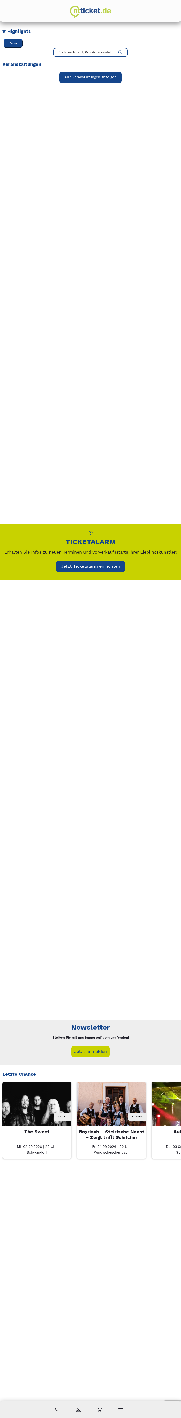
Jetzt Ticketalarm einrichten (90, 566)
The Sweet (36, 1132)
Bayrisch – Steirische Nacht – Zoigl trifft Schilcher (111, 1135)
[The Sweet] (36, 1116)
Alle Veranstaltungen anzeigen (90, 77)
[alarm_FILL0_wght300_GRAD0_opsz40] (90, 532)
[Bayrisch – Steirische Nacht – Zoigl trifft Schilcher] (111, 1116)
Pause (13, 43)
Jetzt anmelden (90, 1051)
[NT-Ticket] (90, 12)
